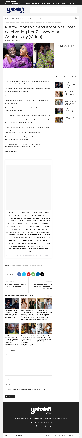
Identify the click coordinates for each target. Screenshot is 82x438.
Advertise (72, 3)
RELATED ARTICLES (12, 295)
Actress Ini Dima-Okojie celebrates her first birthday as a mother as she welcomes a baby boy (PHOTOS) (44, 315)
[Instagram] (36, 426)
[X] (24, 274)
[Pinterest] (29, 274)
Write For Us (61, 435)
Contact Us (64, 3)
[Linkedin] (38, 274)
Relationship (46, 3)
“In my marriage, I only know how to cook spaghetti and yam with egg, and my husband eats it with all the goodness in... (28, 316)
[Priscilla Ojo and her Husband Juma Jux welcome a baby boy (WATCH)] (44, 328)
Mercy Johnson (14, 265)
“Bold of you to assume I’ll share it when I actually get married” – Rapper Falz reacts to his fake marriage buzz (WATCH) (11, 341)
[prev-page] (49, 296)
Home (4, 3)
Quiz (53, 3)
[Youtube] (50, 426)
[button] (76, 18)
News (40, 18)
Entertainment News (14, 3)
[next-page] (51, 296)
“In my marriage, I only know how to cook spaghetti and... (70, 93)
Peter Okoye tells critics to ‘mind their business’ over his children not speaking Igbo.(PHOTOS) (12, 314)
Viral (23, 3)
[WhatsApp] (33, 274)
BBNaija (28, 3)
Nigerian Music (36, 3)
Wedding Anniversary (35, 265)
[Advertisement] (53, 10)
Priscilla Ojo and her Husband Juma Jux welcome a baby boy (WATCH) (44, 338)
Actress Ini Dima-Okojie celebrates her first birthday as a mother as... (70, 102)
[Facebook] (19, 274)
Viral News (32, 18)
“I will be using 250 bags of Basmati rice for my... (70, 119)
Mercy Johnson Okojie (28, 255)
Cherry (8, 40)
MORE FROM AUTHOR (26, 295)
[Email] (42, 274)
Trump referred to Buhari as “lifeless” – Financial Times (15, 285)
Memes (58, 3)
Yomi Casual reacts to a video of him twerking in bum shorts (43, 286)
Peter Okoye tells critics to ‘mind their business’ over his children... (70, 85)
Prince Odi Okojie (24, 265)
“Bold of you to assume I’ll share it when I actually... (70, 110)
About (47, 435)
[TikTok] (41, 426)
